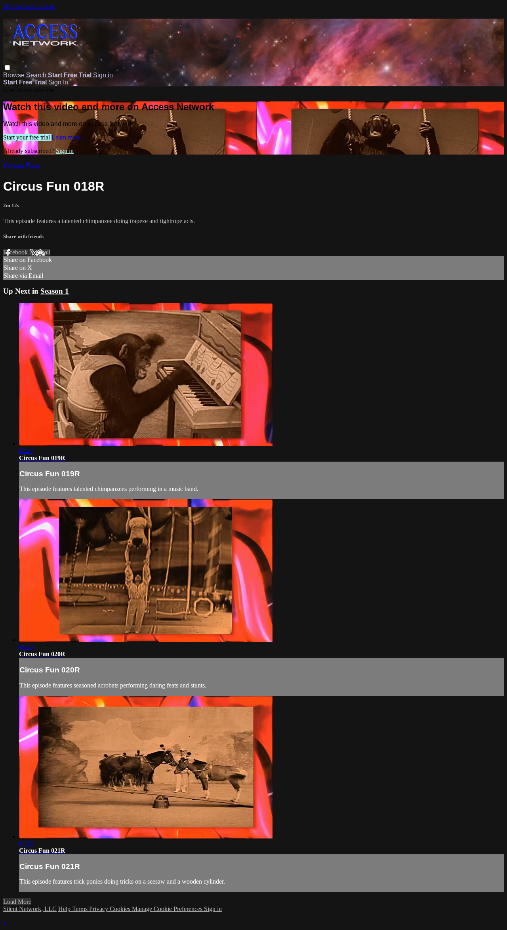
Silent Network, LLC (30, 908)
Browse (14, 75)
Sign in (103, 75)
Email (43, 252)
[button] (7, 67)
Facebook (16, 252)
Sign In (58, 82)
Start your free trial (27, 137)
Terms (80, 908)
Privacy (99, 908)
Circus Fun (21, 166)
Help (65, 908)
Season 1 (54, 291)
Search (37, 75)
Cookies (121, 908)
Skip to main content (29, 6)
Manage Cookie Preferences (168, 908)
